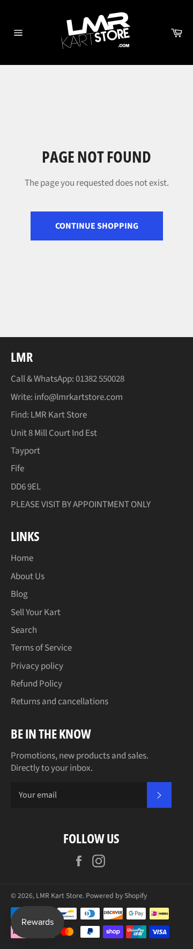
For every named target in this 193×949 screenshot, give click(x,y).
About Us (27, 576)
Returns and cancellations (59, 701)
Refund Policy (36, 683)
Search (24, 630)
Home (22, 558)
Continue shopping (96, 226)
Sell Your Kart (36, 612)
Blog (19, 594)
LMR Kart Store (59, 895)
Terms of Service (41, 647)
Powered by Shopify (116, 895)
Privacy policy (37, 666)
